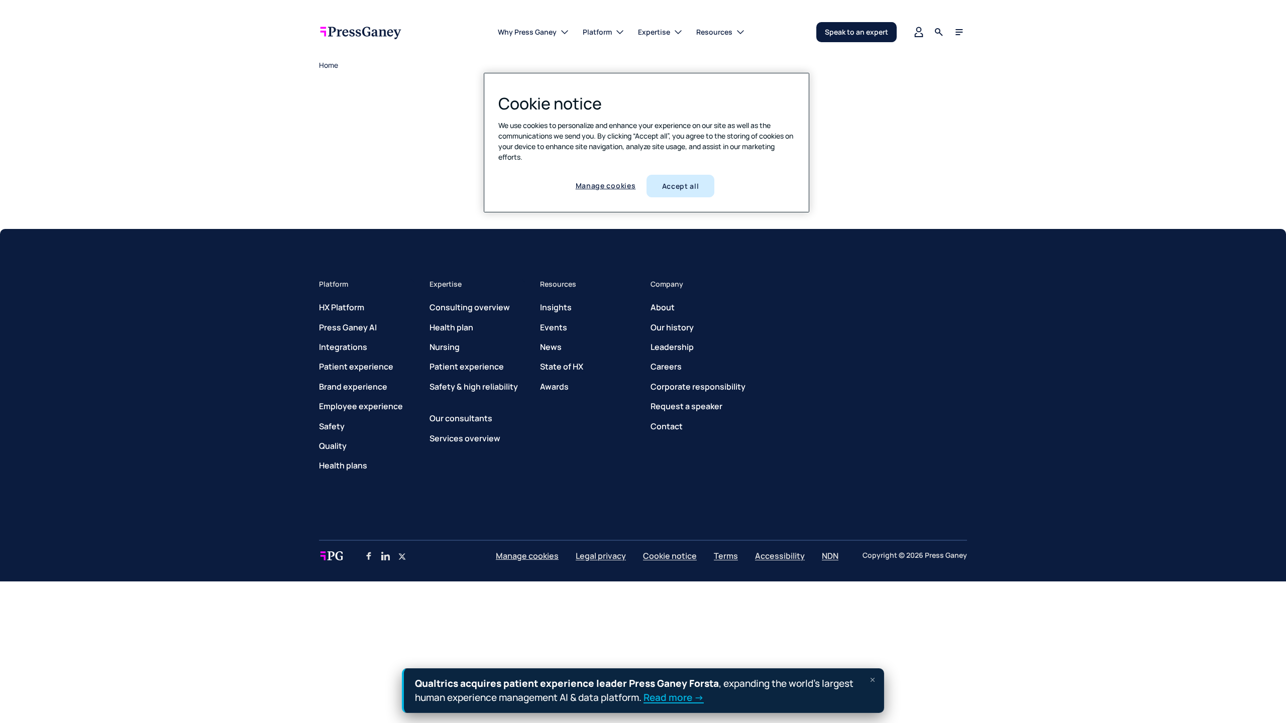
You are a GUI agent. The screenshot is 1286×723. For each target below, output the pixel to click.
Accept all (680, 186)
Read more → (674, 696)
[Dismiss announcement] (873, 680)
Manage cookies (606, 185)
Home (328, 65)
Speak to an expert (856, 32)
